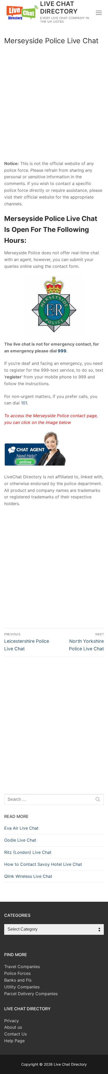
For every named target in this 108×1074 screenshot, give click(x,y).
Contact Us (15, 1034)
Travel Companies (22, 966)
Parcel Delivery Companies (31, 993)
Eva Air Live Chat (21, 828)
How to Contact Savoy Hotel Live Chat (43, 864)
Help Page (14, 1040)
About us (13, 1027)
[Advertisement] (54, 104)
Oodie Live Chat (20, 840)
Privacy (11, 1020)
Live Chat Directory (59, 7)
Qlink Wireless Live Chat (28, 876)
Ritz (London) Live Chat (27, 852)
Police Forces (17, 973)
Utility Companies (22, 986)
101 (24, 402)
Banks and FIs (17, 980)
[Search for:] (54, 799)
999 (62, 350)
